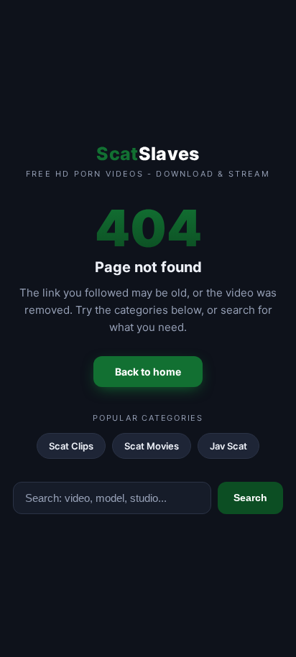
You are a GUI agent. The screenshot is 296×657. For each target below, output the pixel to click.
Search (250, 497)
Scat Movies (151, 446)
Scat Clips (71, 446)
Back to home (148, 371)
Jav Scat (228, 446)
